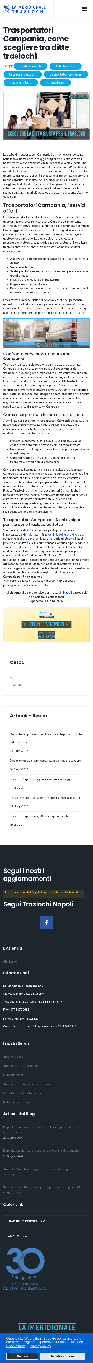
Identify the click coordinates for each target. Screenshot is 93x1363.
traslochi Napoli (61, 593)
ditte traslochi (65, 66)
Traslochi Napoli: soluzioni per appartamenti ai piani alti (45, 802)
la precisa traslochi (22, 74)
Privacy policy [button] (40, 1346)
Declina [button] (22, 1356)
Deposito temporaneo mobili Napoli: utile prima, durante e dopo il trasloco (46, 743)
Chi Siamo (10, 962)
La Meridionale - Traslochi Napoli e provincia (48, 535)
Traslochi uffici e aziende (20, 1066)
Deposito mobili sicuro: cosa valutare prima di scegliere (45, 765)
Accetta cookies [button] (63, 1356)
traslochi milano (20, 82)
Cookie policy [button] (16, 1346)
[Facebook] (46, 922)
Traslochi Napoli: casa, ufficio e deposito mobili (40, 821)
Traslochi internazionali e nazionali (27, 1084)
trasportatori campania (65, 74)
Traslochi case (13, 1057)
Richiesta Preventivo (26, 1221)
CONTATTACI (18, 1236)
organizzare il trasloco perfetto (28, 585)
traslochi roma (55, 82)
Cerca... (14, 679)
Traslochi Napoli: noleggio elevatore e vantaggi (40, 783)
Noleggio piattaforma (17, 1102)
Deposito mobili (13, 1075)
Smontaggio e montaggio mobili (24, 1093)
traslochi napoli (30, 66)
